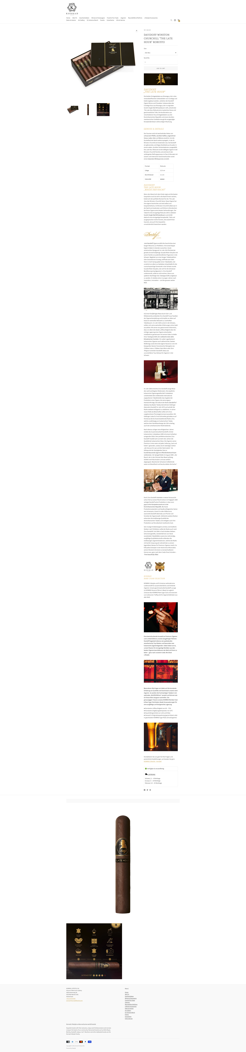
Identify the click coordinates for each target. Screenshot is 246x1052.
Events (102, 20)
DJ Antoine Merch (92, 20)
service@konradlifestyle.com (74, 1000)
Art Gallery (81, 20)
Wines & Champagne (98, 18)
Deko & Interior (71, 20)
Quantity (146, 58)
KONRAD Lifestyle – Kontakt (153, 761)
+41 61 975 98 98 (70, 998)
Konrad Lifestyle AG (79, 1046)
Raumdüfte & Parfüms (135, 18)
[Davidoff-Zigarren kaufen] (152, 239)
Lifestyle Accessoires (151, 18)
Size (145, 48)
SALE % (74, 18)
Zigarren (123, 18)
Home (68, 18)
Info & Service (120, 20)
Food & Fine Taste (112, 18)
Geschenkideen (84, 18)
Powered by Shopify (71, 1048)
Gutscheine (110, 20)
